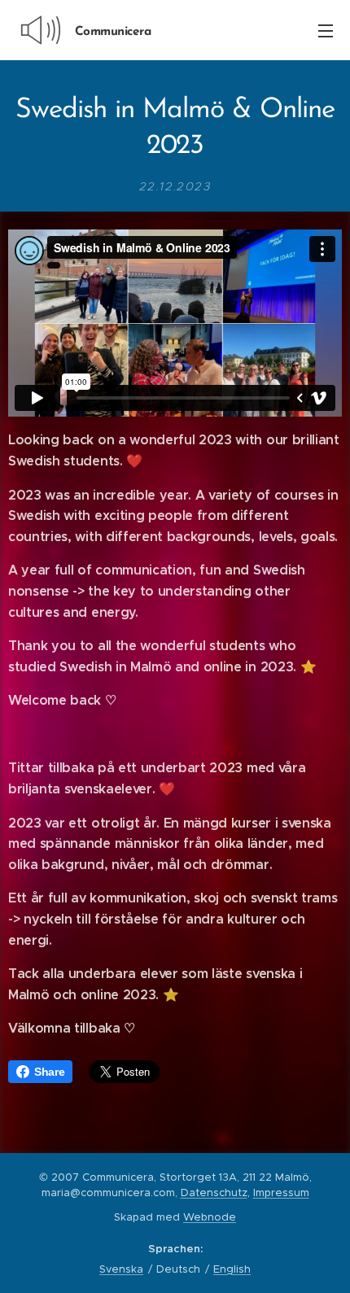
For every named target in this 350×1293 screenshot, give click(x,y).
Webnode (209, 1217)
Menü (325, 30)
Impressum (281, 1192)
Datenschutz (214, 1192)
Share (49, 1071)
